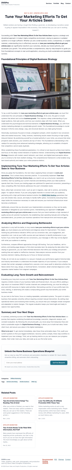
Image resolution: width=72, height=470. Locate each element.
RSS (55, 459)
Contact (68, 3)
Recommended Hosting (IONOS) (47, 461)
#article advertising (12, 381)
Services (49, 3)
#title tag (34, 381)
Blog (62, 3)
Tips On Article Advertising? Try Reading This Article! (15, 402)
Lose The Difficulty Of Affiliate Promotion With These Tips (50, 402)
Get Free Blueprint (59, 362)
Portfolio (56, 3)
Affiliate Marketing (16, 378)
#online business (24, 381)
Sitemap (61, 459)
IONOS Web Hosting (49, 195)
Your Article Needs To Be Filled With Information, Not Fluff (17, 429)
